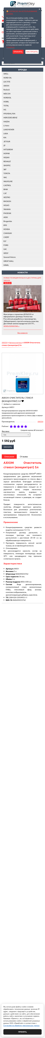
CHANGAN (8, 233)
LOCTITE (7, 81)
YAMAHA (7, 209)
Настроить (32, 52)
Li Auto (6, 125)
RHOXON (7, 201)
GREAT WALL (9, 261)
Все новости (23, 333)
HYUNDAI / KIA (9, 113)
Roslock (7, 89)
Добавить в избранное (22, 401)
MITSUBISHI (8, 149)
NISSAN (6, 157)
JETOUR (7, 141)
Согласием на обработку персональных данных (21, 1026)
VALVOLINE (8, 181)
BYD (5, 225)
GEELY (6, 253)
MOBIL (6, 101)
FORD (6, 245)
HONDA (7, 229)
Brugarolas (8, 221)
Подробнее (10, 47)
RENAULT (7, 161)
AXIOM (6, 85)
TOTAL (6, 105)
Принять (22, 1032)
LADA (6, 133)
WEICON (7, 93)
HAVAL (6, 265)
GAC (5, 249)
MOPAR (7, 153)
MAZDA (7, 121)
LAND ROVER (9, 129)
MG (5, 109)
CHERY (6, 237)
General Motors (10, 257)
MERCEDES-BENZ (10, 117)
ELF (5, 241)
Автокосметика (15, 342)
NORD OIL (8, 77)
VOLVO (6, 205)
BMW (6, 189)
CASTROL (7, 185)
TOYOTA (7, 173)
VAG (5, 177)
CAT (5, 193)
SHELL (6, 74)
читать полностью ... (11, 326)
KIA (5, 137)
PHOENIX (7, 213)
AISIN (6, 217)
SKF (5, 169)
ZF (5, 145)
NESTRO (7, 197)
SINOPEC (7, 165)
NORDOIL (7, 97)
